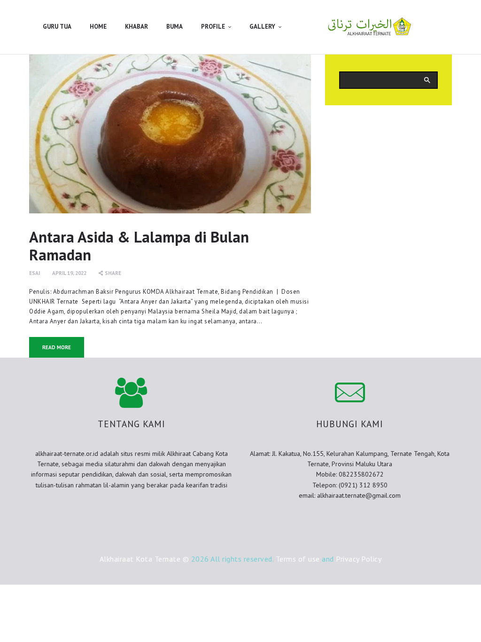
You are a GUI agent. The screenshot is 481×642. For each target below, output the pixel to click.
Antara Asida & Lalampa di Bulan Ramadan (139, 246)
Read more (56, 347)
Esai (34, 272)
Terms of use (298, 559)
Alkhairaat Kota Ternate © (144, 559)
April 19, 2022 (69, 272)
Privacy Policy (358, 559)
